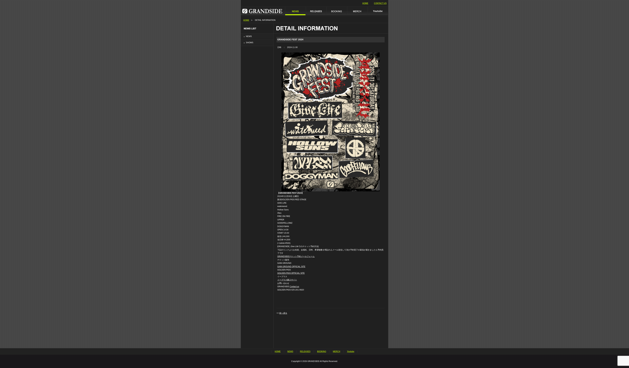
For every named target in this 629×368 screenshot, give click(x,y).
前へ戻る (283, 313)
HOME (365, 3)
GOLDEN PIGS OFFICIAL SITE (291, 273)
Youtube (377, 11)
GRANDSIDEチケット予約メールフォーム (296, 256)
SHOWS (249, 42)
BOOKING (336, 11)
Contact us (294, 286)
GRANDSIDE (263, 11)
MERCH (357, 11)
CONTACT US (380, 3)
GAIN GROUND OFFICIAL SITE (291, 266)
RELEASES (315, 11)
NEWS (295, 11)
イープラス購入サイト (287, 280)
